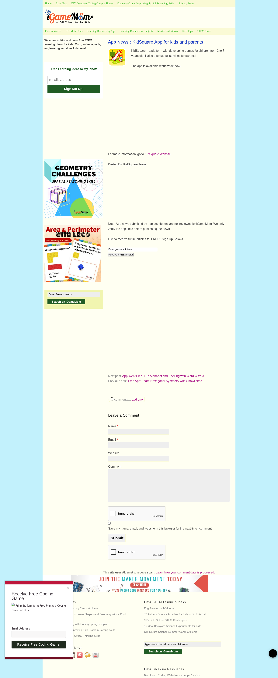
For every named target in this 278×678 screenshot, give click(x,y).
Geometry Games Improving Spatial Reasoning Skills (145, 3)
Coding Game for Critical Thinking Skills (76, 635)
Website (113, 453)
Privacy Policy (187, 3)
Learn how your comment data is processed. (185, 572)
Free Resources (53, 31)
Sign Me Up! (74, 89)
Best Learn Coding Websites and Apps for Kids (172, 675)
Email (113, 439)
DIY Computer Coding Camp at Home (92, 3)
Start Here (61, 3)
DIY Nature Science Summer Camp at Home (170, 631)
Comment (114, 466)
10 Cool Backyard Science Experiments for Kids (172, 625)
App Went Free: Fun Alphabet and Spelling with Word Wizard (163, 376)
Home (48, 3)
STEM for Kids (74, 31)
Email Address (21, 628)
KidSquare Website (158, 154)
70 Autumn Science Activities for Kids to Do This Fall (175, 614)
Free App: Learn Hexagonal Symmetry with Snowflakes (165, 381)
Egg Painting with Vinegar (159, 608)
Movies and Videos (167, 31)
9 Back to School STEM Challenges (165, 620)
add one (137, 399)
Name (113, 426)
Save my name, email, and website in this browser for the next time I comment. (160, 528)
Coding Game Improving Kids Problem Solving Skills (84, 629)
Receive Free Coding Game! (38, 644)
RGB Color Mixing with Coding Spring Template (81, 624)
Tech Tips (187, 31)
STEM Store (204, 31)
